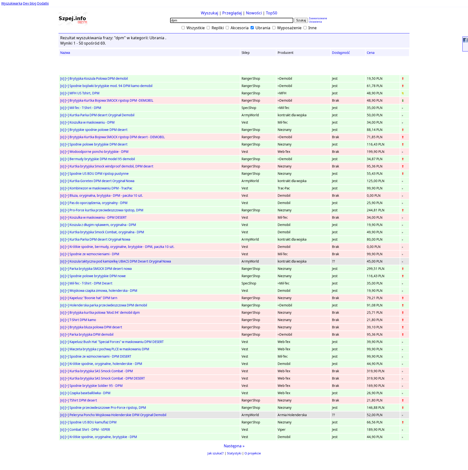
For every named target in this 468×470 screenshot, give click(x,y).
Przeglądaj (232, 13)
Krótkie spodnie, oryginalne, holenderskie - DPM (105, 364)
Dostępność (341, 52)
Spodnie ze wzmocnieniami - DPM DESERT (100, 356)
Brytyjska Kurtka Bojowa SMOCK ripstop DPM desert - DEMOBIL (117, 137)
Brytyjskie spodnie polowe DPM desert (98, 129)
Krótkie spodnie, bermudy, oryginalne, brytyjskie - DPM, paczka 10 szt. (122, 247)
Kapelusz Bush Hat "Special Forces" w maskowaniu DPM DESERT (116, 342)
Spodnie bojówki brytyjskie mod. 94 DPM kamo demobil (110, 86)
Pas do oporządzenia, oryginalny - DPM (98, 203)
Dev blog (29, 3)
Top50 (271, 13)
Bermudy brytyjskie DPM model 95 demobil (102, 159)
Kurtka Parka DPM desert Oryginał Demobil (101, 115)
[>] (67, 78)
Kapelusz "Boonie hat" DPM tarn (93, 298)
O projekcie (252, 453)
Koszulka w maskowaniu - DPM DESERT (98, 217)
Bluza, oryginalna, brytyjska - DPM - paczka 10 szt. (106, 195)
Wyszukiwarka (11, 3)
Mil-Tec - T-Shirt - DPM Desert (90, 283)
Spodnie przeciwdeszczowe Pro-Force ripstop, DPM (107, 407)
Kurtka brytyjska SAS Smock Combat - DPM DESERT (107, 378)
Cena (370, 52)
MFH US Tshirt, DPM (84, 93)
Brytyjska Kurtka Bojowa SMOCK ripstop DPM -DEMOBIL (111, 100)
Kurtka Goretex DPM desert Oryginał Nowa (101, 181)
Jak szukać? (215, 453)
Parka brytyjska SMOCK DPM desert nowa (100, 268)
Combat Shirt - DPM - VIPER (89, 429)
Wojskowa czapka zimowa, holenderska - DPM (103, 290)
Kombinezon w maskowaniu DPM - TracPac (100, 188)
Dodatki (43, 3)
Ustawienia (315, 21)
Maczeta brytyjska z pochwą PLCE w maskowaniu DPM (109, 349)
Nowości (254, 13)
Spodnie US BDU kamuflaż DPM (93, 422)
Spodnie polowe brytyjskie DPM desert (98, 144)
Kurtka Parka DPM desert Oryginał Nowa (99, 239)
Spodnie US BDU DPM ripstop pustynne (99, 173)
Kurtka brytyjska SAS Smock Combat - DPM (101, 371)
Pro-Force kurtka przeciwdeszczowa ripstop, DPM (106, 210)
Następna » (234, 446)
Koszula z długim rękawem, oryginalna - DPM (102, 225)
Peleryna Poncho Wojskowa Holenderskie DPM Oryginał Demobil (117, 415)
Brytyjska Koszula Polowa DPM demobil (98, 78)
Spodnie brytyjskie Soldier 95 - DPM (96, 385)
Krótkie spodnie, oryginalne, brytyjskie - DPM (103, 437)
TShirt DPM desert (83, 400)
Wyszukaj (209, 13)
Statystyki (234, 453)
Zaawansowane (318, 18)
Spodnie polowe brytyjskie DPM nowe (97, 276)
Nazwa (65, 52)
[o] (62, 78)
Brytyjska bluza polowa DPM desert (95, 327)
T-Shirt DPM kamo (82, 320)
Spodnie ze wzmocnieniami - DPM (94, 254)
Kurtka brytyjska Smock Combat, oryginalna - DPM (106, 232)
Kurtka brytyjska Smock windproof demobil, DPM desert (111, 166)
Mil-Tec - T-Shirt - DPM (85, 108)
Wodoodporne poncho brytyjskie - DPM (98, 151)
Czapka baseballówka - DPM (89, 393)
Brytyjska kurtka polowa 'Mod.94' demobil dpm (104, 312)
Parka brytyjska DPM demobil (91, 334)
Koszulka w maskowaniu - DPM (92, 122)
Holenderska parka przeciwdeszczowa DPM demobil (108, 305)
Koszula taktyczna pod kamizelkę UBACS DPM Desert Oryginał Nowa (120, 261)
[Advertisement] (19, 95)
